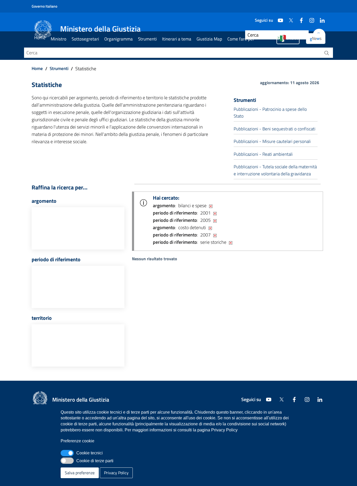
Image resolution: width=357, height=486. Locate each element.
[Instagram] (309, 18)
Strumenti (147, 39)
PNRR (292, 38)
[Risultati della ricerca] (326, 53)
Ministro (58, 39)
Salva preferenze (80, 473)
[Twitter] (289, 18)
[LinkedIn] (320, 18)
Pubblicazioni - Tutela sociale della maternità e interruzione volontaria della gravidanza (275, 170)
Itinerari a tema (176, 39)
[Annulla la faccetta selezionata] (211, 205)
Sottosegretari (85, 39)
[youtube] (278, 18)
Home (39, 37)
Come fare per (240, 39)
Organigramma (118, 39)
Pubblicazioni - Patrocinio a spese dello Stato (270, 112)
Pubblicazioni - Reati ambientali (263, 154)
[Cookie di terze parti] (67, 461)
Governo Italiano (44, 6)
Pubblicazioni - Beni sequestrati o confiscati (274, 128)
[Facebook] (299, 18)
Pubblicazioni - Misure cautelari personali (272, 141)
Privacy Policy (116, 473)
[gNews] (315, 38)
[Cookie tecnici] (67, 453)
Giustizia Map (209, 39)
